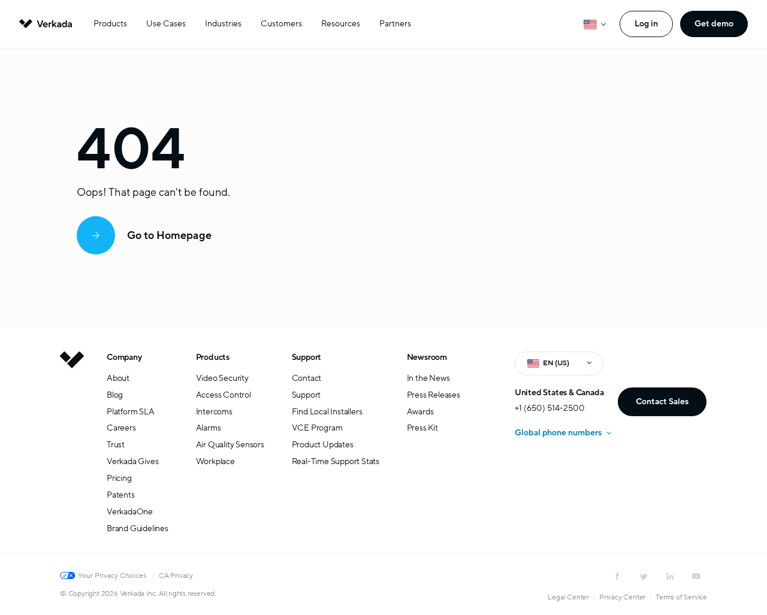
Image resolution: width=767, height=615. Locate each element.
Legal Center (568, 597)
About (118, 378)
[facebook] (617, 576)
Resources (340, 23)
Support (307, 357)
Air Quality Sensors (230, 444)
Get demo (713, 23)
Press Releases (433, 395)
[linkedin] (670, 576)
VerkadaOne (130, 511)
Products (110, 23)
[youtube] (696, 576)
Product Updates (323, 444)
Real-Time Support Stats (335, 461)
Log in (646, 23)
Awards (420, 411)
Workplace (215, 461)
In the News (428, 378)
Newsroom (427, 357)
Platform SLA (131, 411)
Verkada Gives (132, 461)
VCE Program (317, 428)
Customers (281, 23)
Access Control (223, 395)
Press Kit (422, 428)
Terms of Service (681, 597)
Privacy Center (622, 597)
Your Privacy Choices (112, 575)
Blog (115, 395)
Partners (395, 23)
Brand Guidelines (137, 528)
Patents (121, 495)
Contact (307, 378)
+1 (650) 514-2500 (550, 408)
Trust (116, 444)
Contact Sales (662, 401)
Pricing (119, 478)
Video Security (222, 378)
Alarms (208, 428)
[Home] (72, 452)
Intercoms (214, 411)
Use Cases (166, 23)
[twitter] (643, 576)
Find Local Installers (327, 411)
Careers (121, 428)
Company (124, 357)
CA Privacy (176, 575)
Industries (223, 23)
